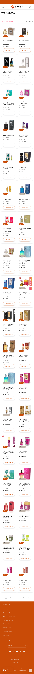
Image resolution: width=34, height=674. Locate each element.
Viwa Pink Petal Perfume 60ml (23, 452)
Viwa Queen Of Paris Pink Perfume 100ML (24, 516)
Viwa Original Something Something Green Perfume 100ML (8, 103)
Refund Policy (7, 627)
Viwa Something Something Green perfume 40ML (7, 484)
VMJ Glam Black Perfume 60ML (23, 167)
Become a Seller (8, 612)
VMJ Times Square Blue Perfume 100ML (24, 198)
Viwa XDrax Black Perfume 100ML (7, 72)
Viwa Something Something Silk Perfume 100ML (7, 230)
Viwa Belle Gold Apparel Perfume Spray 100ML (7, 262)
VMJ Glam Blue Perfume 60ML (7, 293)
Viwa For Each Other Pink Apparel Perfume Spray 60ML (24, 484)
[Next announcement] (31, 2)
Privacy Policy (7, 624)
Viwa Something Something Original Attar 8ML (8, 167)
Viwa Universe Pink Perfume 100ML (8, 580)
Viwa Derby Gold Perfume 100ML (23, 356)
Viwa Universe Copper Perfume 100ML (24, 580)
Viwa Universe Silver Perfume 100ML (24, 72)
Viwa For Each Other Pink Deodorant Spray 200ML (8, 452)
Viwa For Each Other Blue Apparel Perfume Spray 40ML (8, 388)
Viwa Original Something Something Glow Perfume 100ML (24, 548)
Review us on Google (9, 616)
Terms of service (22, 670)
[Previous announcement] (3, 2)
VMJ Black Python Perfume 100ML (7, 420)
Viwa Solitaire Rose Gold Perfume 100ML (8, 41)
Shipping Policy (7, 631)
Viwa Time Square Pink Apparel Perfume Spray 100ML (9, 516)
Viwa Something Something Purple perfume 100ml (23, 135)
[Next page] (28, 597)
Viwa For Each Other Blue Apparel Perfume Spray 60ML (24, 262)
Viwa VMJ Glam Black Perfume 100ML (8, 325)
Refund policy (27, 667)
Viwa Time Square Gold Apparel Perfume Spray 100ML (9, 356)
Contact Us (6, 635)
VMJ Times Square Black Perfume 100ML (8, 135)
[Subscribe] (26, 645)
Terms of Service (8, 620)
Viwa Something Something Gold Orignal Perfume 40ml (24, 420)
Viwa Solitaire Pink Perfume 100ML (24, 102)
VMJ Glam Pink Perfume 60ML (23, 388)
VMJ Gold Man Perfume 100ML (25, 229)
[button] (3, 7)
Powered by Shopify (17, 667)
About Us (5, 609)
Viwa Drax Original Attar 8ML (24, 41)
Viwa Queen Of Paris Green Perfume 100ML (8, 548)
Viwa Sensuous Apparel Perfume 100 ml (24, 294)
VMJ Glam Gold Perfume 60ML (23, 325)
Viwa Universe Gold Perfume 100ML (8, 198)
